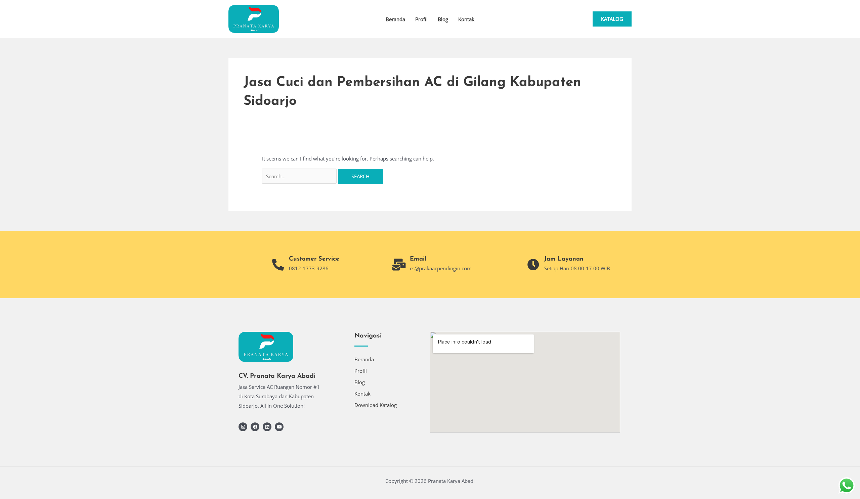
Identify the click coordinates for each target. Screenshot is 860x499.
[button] (612, 19)
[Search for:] (300, 176)
